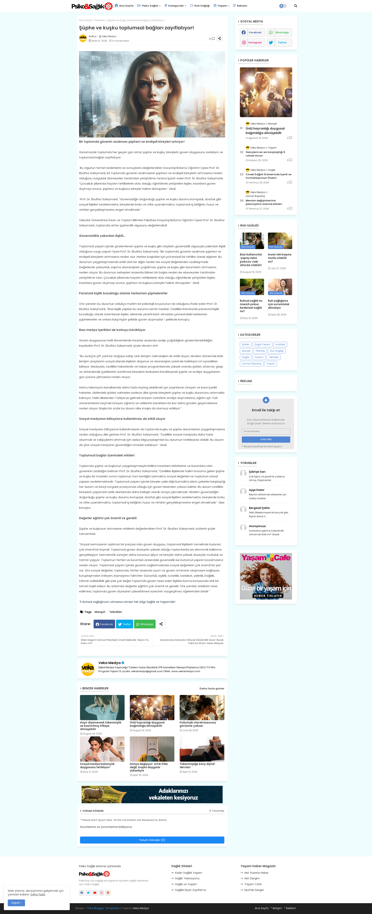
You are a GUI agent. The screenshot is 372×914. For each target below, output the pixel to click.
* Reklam (290, 908)
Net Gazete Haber (257, 873)
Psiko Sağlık (149, 6)
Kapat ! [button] (16, 903)
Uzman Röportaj (251, 363)
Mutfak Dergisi (254, 890)
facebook (255, 32)
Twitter (127, 624)
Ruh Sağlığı (202, 6)
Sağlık (245, 357)
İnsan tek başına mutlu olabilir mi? (279, 258)
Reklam (241, 6)
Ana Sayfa (126, 6)
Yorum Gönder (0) (152, 840)
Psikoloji (260, 350)
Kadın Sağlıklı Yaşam (188, 873)
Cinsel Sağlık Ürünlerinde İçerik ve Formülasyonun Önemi (268, 176)
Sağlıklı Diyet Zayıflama (190, 890)
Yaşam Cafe (253, 884)
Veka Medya (109, 662)
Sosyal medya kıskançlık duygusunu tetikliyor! (97, 765)
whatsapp (282, 32)
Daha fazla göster (212, 688)
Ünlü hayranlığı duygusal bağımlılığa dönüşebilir (147, 724)
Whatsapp (146, 624)
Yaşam (222, 6)
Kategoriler (176, 6)
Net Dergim (252, 878)
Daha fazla (38, 894)
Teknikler (99, 20)
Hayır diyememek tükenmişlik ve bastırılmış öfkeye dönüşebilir (100, 726)
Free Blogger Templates (103, 908)
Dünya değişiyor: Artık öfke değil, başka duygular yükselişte (149, 767)
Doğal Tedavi (262, 344)
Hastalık (280, 344)
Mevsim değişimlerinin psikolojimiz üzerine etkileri (264, 202)
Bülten (245, 344)
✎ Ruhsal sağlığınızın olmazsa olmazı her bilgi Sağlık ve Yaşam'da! (127, 602)
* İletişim (276, 908)
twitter (282, 42)
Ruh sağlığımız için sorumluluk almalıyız (278, 304)
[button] (296, 6)
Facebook (106, 624)
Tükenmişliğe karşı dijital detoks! (197, 765)
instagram (255, 42)
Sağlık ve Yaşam (186, 884)
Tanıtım (259, 357)
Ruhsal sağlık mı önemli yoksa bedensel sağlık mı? (251, 306)
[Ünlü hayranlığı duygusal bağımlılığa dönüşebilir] (266, 92)
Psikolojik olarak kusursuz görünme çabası (198, 724)
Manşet (100, 612)
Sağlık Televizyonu (187, 878)
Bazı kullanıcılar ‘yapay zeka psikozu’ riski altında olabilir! (251, 260)
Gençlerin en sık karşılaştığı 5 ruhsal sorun (265, 153)
